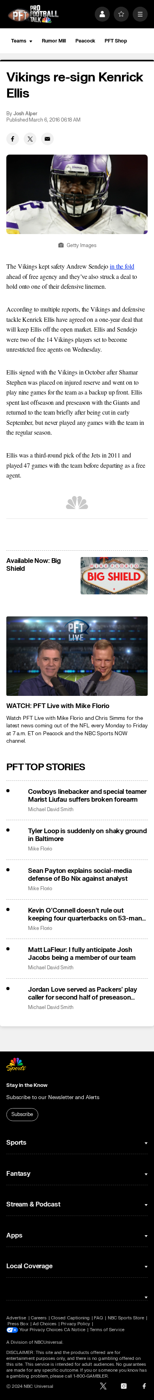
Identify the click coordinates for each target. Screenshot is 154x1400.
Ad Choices (45, 1324)
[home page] (33, 14)
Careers (39, 1318)
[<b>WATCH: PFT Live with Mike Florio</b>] (77, 655)
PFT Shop (116, 41)
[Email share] (47, 139)
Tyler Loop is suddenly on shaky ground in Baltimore (87, 835)
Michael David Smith (50, 810)
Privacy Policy (75, 1324)
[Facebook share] (12, 139)
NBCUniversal (48, 1342)
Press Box (18, 1324)
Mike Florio (40, 849)
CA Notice (74, 1330)
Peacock (85, 41)
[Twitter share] (30, 139)
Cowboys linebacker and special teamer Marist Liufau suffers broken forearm (87, 796)
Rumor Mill (54, 41)
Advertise (16, 1318)
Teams (18, 41)
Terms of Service (107, 1330)
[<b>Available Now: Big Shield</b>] (114, 576)
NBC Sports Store (126, 1318)
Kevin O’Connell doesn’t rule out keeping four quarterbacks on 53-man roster (85, 914)
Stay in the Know (26, 1085)
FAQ (98, 1318)
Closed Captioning (70, 1318)
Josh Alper (25, 114)
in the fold (122, 266)
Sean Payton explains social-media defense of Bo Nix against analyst (80, 875)
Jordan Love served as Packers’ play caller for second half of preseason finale (82, 994)
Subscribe (22, 1114)
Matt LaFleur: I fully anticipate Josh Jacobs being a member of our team (82, 954)
